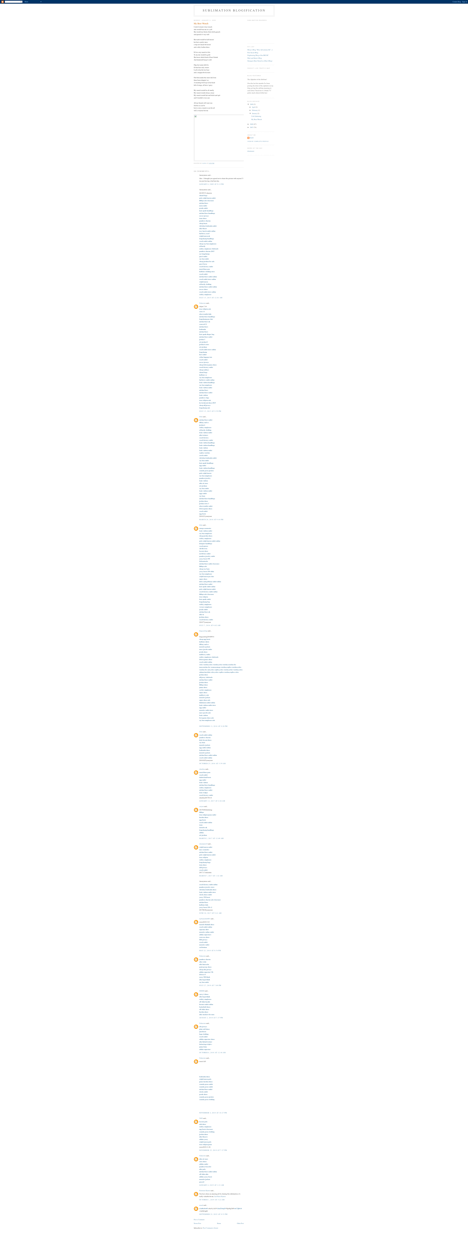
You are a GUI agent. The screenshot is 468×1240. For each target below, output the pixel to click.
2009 (252, 104)
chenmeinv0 (203, 844)
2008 (252, 124)
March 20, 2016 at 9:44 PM (211, 519)
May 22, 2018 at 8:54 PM (210, 950)
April (254, 107)
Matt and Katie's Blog (254, 58)
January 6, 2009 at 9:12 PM (211, 184)
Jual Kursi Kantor (220, 1196)
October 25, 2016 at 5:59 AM (212, 763)
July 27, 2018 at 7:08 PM (210, 985)
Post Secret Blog (252, 52)
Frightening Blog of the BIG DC (258, 55)
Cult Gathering (256, 116)
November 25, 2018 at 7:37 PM (213, 1150)
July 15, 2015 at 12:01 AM (211, 297)
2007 (252, 127)
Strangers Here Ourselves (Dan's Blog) (259, 61)
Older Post (240, 1223)
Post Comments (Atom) (210, 1228)
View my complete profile (258, 141)
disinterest (250, 151)
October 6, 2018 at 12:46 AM (212, 1052)
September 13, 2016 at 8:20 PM (213, 726)
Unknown (202, 303)
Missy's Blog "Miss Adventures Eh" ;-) (260, 50)
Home (219, 1223)
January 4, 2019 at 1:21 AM (211, 1185)
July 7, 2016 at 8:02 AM (209, 625)
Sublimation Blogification (234, 10)
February (255, 110)
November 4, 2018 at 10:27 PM (213, 1113)
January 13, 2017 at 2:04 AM (212, 801)
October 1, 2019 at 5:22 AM (212, 1200)
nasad (201, 1205)
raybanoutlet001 (204, 919)
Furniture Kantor (204, 1190)
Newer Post (197, 1223)
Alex (252, 137)
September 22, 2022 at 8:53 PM (213, 1214)
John (200, 416)
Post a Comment (199, 1219)
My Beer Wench (256, 119)
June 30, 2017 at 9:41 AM (210, 913)
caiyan (201, 806)
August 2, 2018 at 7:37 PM (211, 1018)
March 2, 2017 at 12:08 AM (211, 838)
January (254, 113)
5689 (201, 1118)
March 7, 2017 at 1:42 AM (211, 876)
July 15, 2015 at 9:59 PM (210, 411)
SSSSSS (201, 991)
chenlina (202, 769)
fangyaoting (203, 631)
